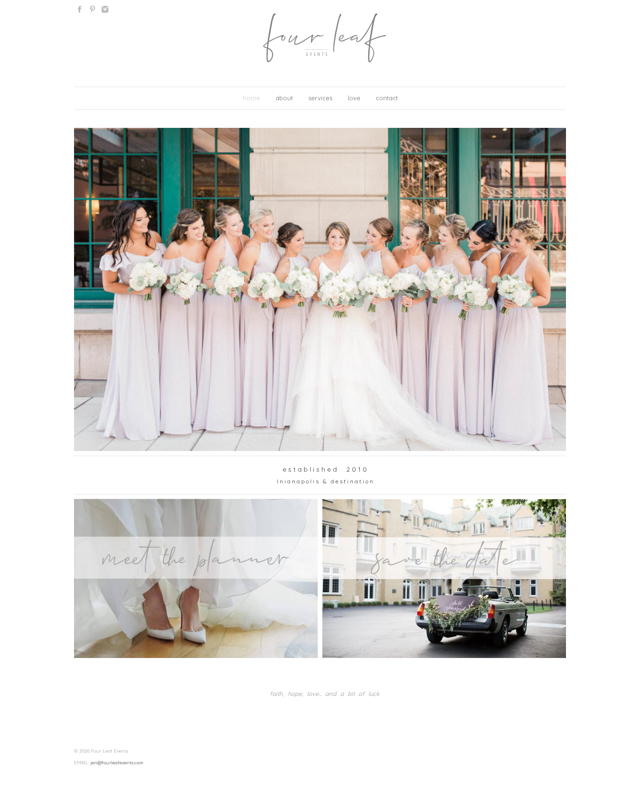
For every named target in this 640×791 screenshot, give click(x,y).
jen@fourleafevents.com (116, 763)
